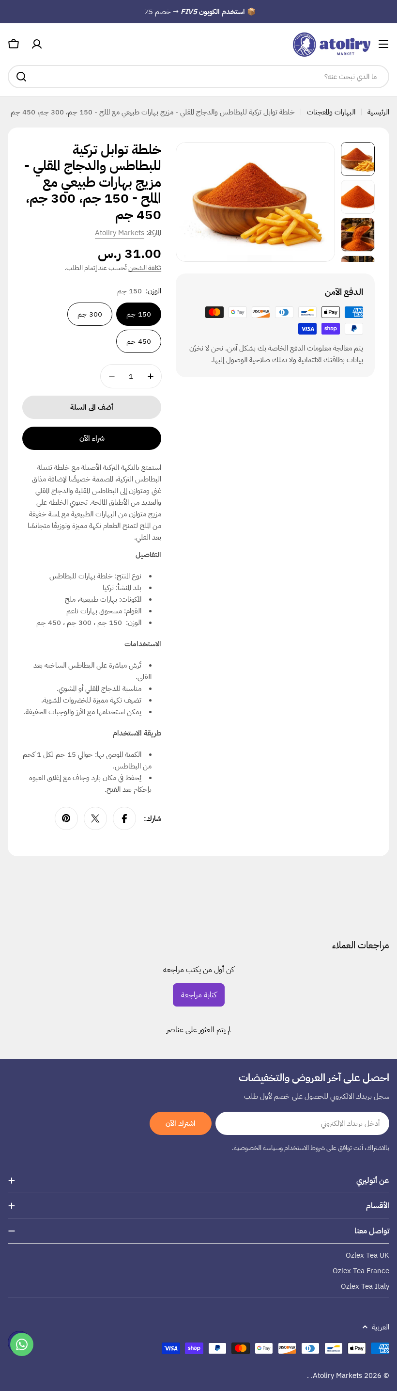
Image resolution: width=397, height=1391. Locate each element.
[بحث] (21, 76)
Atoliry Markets (119, 232)
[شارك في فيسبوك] (124, 818)
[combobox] (198, 76)
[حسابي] (37, 44)
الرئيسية (378, 112)
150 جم (138, 314)
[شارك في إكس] (95, 818)
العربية (380, 1327)
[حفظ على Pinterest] (66, 818)
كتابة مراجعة (198, 995)
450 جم (138, 341)
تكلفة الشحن (144, 268)
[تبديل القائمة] (383, 44)
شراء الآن (92, 438)
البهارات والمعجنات (331, 112)
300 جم (89, 314)
